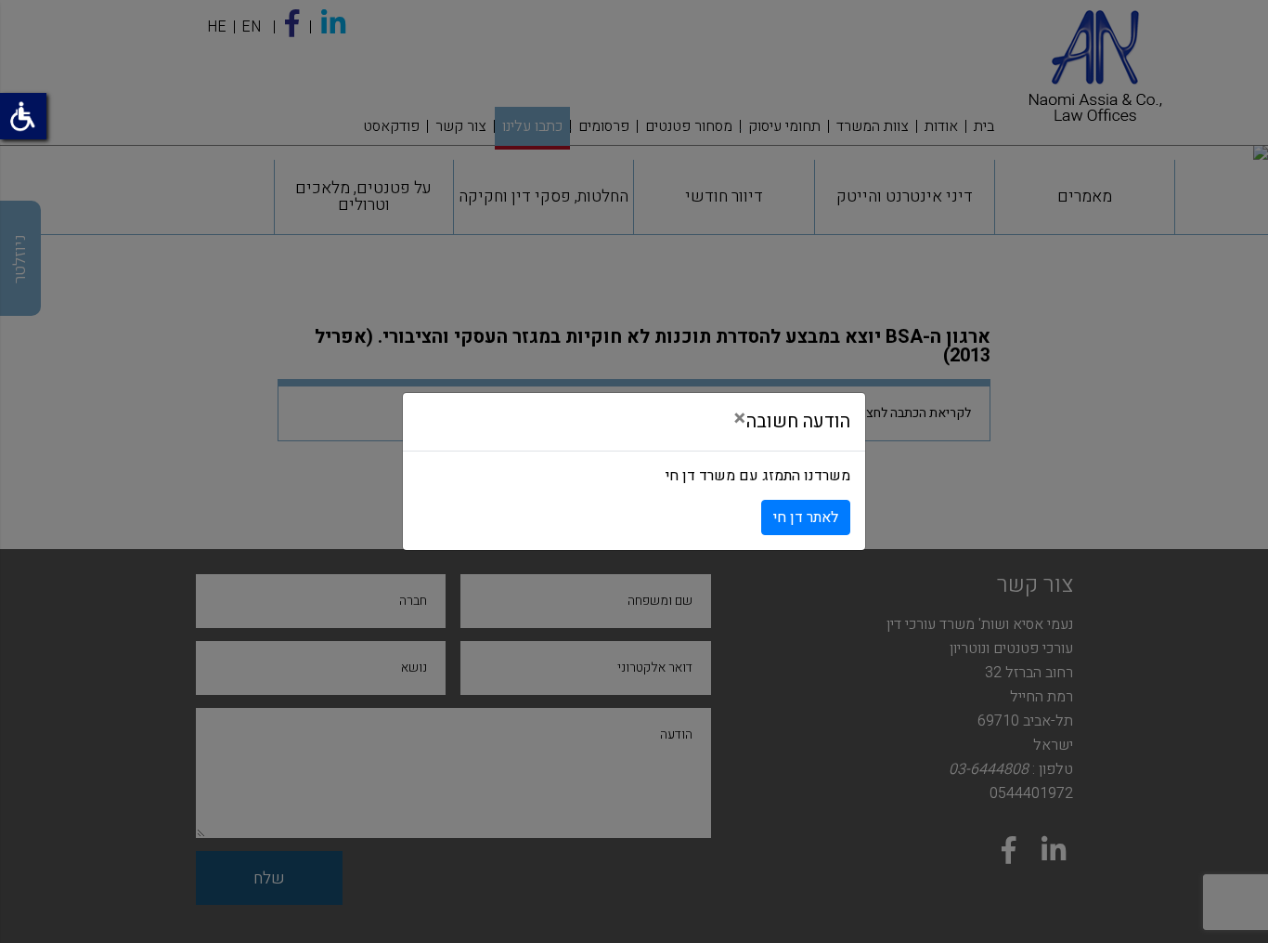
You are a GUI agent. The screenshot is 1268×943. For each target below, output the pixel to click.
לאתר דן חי (805, 517)
